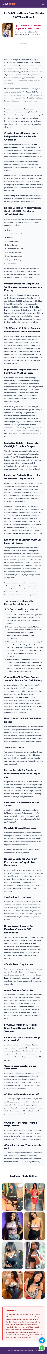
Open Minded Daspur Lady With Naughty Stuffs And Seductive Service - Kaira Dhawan (28, 29)
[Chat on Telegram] (42, 1340)
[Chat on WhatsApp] (42, 1348)
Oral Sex (10, 230)
